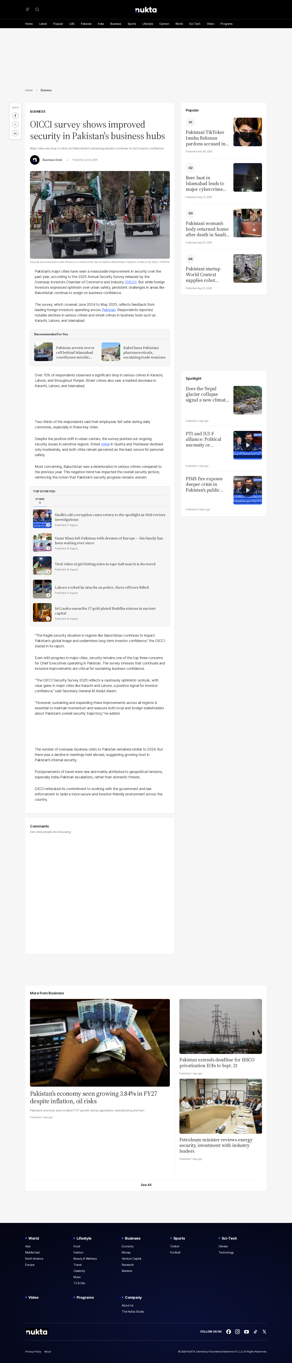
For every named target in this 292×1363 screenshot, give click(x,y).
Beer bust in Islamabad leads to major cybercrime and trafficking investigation (205, 183)
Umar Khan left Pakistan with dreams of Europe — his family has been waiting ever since (109, 540)
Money (126, 1252)
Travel (77, 1264)
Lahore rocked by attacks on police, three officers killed (102, 587)
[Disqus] (100, 892)
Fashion (78, 1252)
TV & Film (79, 1283)
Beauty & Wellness (85, 1258)
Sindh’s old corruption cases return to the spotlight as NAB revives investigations (110, 517)
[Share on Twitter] (15, 124)
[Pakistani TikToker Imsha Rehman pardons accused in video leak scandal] (247, 131)
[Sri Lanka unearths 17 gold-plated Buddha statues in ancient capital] (42, 612)
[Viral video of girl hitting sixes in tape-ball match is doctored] (42, 565)
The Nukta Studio (133, 1311)
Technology (226, 1252)
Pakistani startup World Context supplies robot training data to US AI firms (205, 274)
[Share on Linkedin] (15, 133)
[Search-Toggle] (37, 9)
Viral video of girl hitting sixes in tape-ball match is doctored (105, 564)
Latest (43, 23)
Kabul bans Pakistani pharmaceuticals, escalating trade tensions (144, 352)
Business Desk (52, 159)
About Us (127, 1305)
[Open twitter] (264, 1331)
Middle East (32, 1252)
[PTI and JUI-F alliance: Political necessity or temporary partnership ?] (247, 445)
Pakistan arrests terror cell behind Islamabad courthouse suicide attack (75, 352)
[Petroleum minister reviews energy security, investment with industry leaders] (220, 1106)
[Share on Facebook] (15, 115)
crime (105, 444)
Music (77, 1277)
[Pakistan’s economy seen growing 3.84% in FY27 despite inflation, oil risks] (100, 1042)
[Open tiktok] (255, 1331)
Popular (58, 23)
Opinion (164, 23)
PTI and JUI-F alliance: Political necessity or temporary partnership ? (203, 439)
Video (210, 23)
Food (76, 1246)
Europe (29, 1264)
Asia (27, 1246)
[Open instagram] (237, 1331)
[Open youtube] (246, 1331)
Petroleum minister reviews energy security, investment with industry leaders (215, 1145)
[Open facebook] (228, 1331)
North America (34, 1258)
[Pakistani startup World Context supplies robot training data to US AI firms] (247, 268)
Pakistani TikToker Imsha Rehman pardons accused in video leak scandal (205, 138)
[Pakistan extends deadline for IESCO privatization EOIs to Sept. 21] (220, 1026)
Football (175, 1252)
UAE (71, 23)
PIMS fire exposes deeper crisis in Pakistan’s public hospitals (204, 484)
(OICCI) (130, 282)
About (47, 1351)
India (101, 23)
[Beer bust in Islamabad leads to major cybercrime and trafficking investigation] (247, 177)
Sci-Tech (194, 23)
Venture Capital (131, 1258)
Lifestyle (147, 23)
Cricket (174, 1246)
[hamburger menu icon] (27, 9)
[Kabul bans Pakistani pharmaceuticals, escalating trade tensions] (111, 351)
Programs (226, 23)
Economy (127, 1246)
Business (115, 23)
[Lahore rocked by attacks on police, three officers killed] (42, 589)
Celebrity (79, 1271)
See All (146, 1185)
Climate (223, 1246)
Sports (132, 23)
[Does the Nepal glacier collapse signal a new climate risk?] (247, 400)
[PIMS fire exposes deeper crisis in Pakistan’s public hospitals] (247, 490)
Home (29, 23)
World (179, 23)
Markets (127, 1271)
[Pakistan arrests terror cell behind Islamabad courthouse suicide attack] (43, 351)
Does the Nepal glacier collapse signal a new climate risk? (207, 394)
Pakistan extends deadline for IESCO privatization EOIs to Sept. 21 (216, 1062)
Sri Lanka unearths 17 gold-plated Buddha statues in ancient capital (105, 611)
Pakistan (86, 23)
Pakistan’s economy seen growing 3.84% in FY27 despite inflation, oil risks (93, 1097)
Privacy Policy (33, 1351)
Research (128, 1264)
